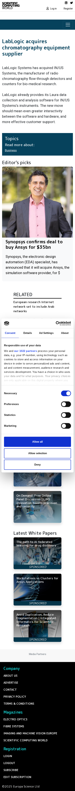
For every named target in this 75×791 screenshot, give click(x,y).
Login (7, 756)
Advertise (10, 683)
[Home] (18, 5)
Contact (10, 690)
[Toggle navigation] (68, 24)
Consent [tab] (10, 332)
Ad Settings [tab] (46, 332)
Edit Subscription (17, 777)
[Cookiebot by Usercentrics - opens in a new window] (55, 323)
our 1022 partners (25, 350)
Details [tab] (27, 332)
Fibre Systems (13, 726)
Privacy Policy (14, 697)
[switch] (66, 404)
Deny (37, 464)
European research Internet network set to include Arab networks (33, 306)
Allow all (37, 441)
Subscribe (10, 770)
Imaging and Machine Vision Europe (30, 733)
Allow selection (37, 453)
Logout (9, 763)
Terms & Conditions (18, 704)
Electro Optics (15, 719)
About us (10, 676)
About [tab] (65, 332)
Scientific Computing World (25, 740)
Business (11, 150)
